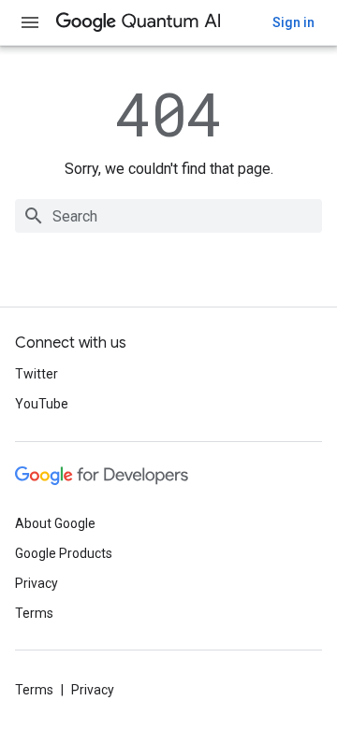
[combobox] (168, 216)
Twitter (36, 373)
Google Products (63, 553)
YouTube (41, 403)
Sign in (293, 22)
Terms (34, 613)
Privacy (36, 583)
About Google (55, 523)
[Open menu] (30, 22)
